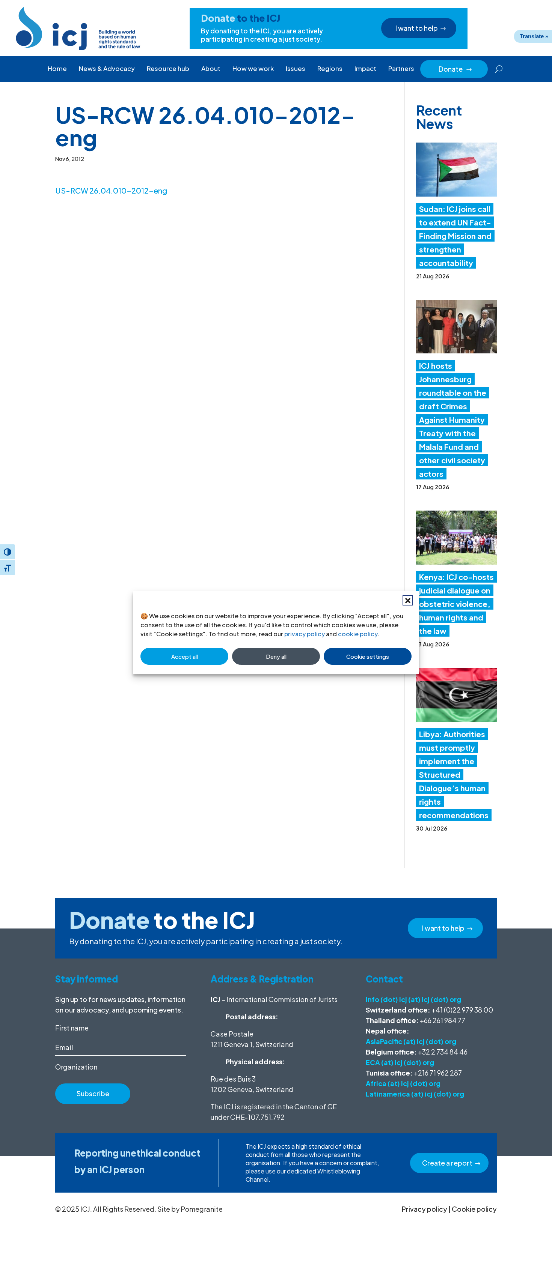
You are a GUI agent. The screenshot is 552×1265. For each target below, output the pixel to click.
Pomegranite (202, 1209)
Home (57, 68)
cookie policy (357, 634)
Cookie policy (474, 1209)
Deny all (276, 656)
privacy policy (304, 634)
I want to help (416, 28)
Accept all (184, 656)
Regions (329, 68)
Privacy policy (424, 1209)
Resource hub (168, 68)
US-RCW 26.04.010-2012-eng (111, 190)
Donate (455, 69)
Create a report (447, 1162)
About (210, 68)
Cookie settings (367, 656)
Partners (401, 68)
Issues (295, 68)
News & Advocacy (107, 68)
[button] (408, 600)
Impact (365, 68)
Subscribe (93, 1093)
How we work (253, 68)
